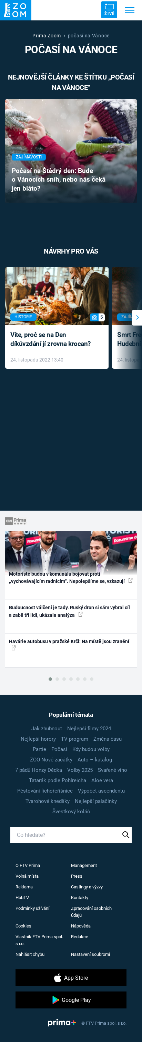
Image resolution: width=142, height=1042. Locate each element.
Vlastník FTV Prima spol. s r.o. (39, 940)
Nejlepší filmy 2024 (89, 728)
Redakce (79, 936)
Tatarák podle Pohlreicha (57, 780)
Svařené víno (112, 770)
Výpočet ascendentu (101, 791)
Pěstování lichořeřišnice (45, 791)
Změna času (107, 739)
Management (84, 865)
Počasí (59, 749)
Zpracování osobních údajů (91, 912)
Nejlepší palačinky (96, 801)
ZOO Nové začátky (51, 760)
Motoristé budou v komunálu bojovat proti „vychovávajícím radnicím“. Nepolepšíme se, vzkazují (67, 577)
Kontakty (79, 897)
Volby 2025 (80, 770)
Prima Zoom (46, 35)
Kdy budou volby (91, 749)
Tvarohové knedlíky (48, 801)
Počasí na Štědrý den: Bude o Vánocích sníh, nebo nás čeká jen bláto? (58, 180)
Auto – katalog (95, 760)
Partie (39, 749)
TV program (74, 739)
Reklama (24, 886)
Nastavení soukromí (90, 954)
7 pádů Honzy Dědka (38, 770)
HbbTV (22, 897)
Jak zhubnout (46, 728)
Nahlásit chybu (30, 954)
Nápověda (81, 926)
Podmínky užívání (32, 908)
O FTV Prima (28, 865)
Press (76, 876)
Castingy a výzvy (87, 886)
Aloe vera (102, 780)
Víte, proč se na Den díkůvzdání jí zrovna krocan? (50, 339)
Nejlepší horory (38, 739)
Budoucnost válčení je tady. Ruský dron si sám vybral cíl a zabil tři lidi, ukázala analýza (69, 611)
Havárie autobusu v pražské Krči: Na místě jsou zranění (69, 641)
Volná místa (27, 876)
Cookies (23, 926)
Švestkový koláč (71, 811)
